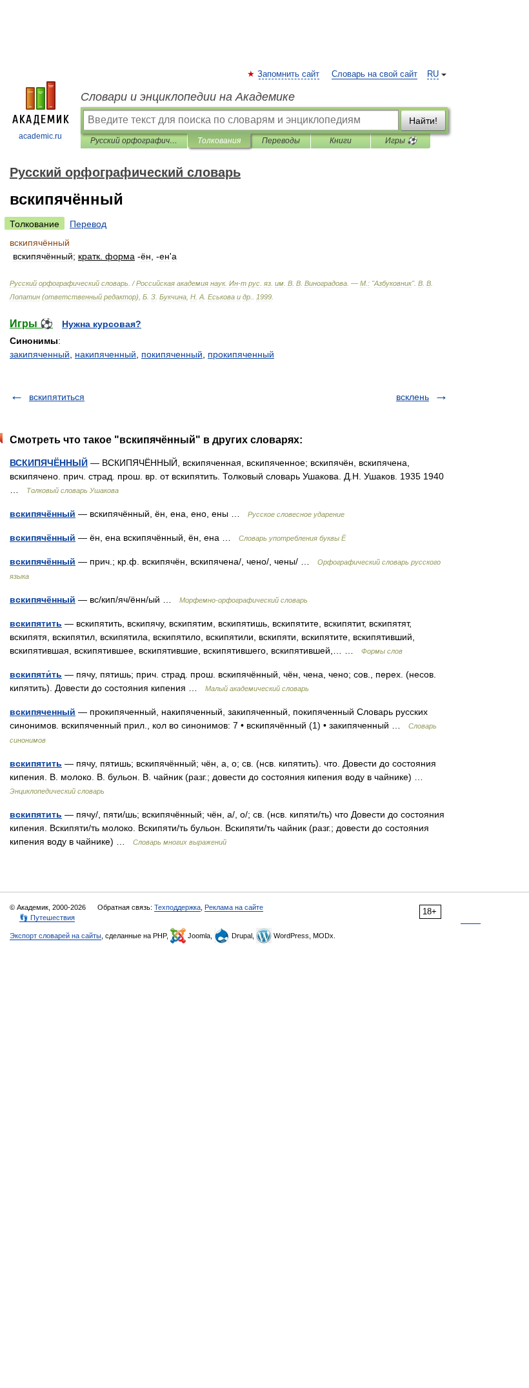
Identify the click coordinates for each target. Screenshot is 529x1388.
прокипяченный (241, 354)
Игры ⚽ (401, 140)
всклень (412, 397)
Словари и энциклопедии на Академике (188, 96)
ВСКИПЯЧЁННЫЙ (49, 463)
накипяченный (105, 354)
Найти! (423, 121)
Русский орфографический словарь (133, 140)
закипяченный (40, 354)
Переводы (281, 140)
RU (433, 74)
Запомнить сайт (289, 74)
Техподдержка (177, 907)
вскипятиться (57, 397)
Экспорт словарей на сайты (55, 936)
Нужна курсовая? (101, 324)
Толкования (219, 140)
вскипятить (36, 623)
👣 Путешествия (47, 917)
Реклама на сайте (234, 907)
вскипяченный (42, 712)
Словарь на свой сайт (374, 74)
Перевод (88, 224)
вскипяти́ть (36, 674)
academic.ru (40, 136)
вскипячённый (42, 513)
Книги (341, 140)
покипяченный (172, 354)
